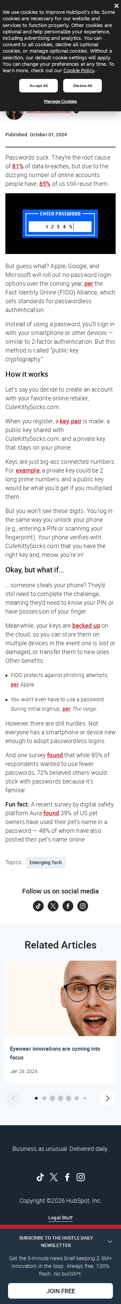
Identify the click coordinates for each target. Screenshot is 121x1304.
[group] (60, 1022)
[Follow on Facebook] (68, 906)
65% (44, 183)
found (55, 755)
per (89, 283)
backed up (86, 625)
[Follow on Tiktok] (38, 906)
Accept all (39, 85)
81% (17, 166)
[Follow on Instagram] (82, 906)
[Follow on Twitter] (53, 906)
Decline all (82, 85)
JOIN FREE (60, 1291)
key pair (70, 421)
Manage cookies (60, 101)
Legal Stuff (60, 1217)
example (28, 470)
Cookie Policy (79, 70)
